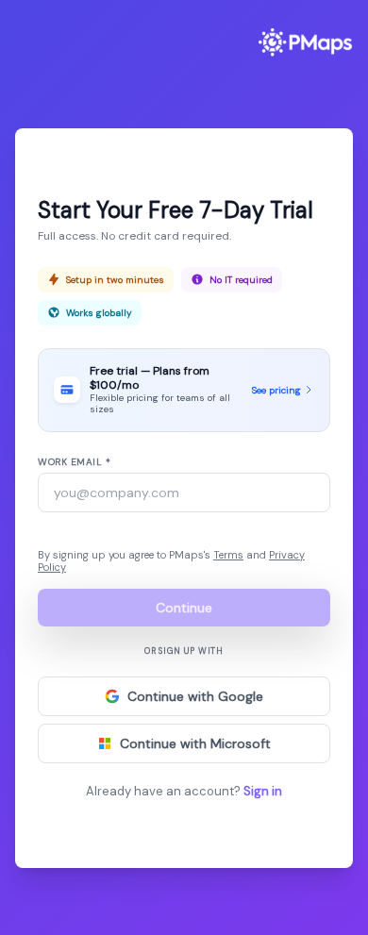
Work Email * (74, 462)
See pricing (276, 390)
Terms (228, 554)
